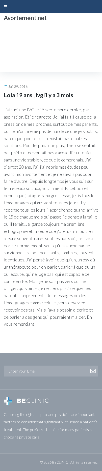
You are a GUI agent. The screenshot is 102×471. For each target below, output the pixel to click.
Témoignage (35, 50)
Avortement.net (25, 18)
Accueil (11, 50)
